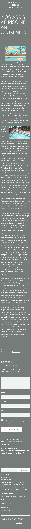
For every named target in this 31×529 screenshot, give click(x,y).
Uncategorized (16, 352)
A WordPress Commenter (9, 496)
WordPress (19, 523)
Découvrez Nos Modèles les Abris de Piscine (14, 489)
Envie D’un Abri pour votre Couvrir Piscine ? (14, 487)
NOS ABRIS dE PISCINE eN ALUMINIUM (13, 482)
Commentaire (6, 375)
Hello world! (22, 496)
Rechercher (4, 467)
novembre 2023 (6, 503)
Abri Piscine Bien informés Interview (12, 484)
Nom (3, 392)
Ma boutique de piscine (12, 519)
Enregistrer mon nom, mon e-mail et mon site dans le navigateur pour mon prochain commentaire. (16, 421)
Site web (4, 411)
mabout (5, 350)
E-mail (3, 401)
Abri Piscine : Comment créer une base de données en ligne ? (14, 478)
